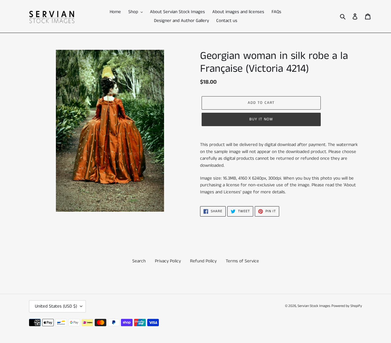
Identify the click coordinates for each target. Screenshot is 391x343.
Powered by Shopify (346, 305)
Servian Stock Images (314, 305)
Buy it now (261, 119)
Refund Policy (203, 261)
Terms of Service (242, 261)
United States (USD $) (56, 306)
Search (139, 261)
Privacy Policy (168, 261)
